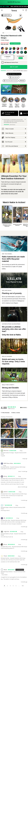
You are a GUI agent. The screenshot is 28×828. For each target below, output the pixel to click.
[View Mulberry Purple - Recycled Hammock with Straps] (6, 52)
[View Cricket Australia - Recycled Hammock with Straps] (21, 52)
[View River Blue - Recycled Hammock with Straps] (2, 48)
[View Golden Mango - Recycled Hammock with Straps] (2, 52)
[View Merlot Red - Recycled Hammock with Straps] (18, 48)
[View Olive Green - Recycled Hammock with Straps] (6, 48)
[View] (25, 52)
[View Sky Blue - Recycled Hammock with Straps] (10, 48)
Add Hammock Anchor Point (11, 62)
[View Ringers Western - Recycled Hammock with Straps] (18, 52)
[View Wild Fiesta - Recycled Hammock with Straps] (14, 52)
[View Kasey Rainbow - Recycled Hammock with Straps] (10, 52)
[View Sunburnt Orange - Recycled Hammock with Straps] (25, 48)
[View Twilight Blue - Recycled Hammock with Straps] (21, 48)
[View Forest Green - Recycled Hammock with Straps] (14, 48)
